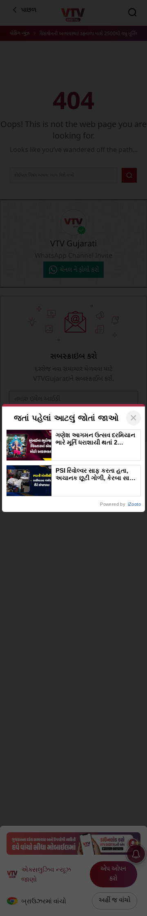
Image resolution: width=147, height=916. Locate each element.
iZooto (134, 504)
